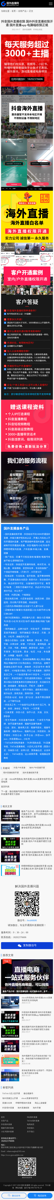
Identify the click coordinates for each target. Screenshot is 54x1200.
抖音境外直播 (8, 1108)
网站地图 (19, 1188)
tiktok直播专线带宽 (29, 1098)
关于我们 (30, 1132)
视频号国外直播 (7, 1128)
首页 (14, 11)
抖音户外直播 (19, 768)
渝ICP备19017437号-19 (33, 1188)
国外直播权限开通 (30, 772)
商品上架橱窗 (40, 1103)
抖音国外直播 (6, 1124)
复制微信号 (29, 945)
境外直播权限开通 (11, 772)
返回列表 (5, 786)
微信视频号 (28, 1093)
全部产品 (4, 1121)
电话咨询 (42, 1196)
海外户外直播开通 (37, 768)
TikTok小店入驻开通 (11, 1093)
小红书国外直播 (7, 1132)
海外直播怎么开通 (10, 1098)
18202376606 (7, 1141)
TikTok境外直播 (33, 1121)
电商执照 (30, 1124)
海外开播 (37, 1108)
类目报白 (30, 1128)
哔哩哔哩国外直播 (23, 1103)
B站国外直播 (32, 1117)
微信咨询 (16, 1196)
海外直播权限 (23, 1108)
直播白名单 (7, 1103)
